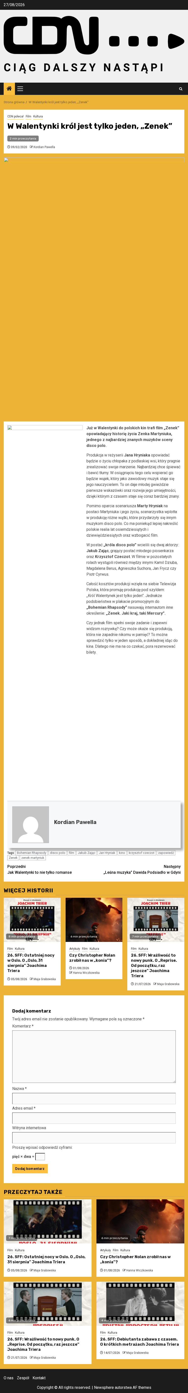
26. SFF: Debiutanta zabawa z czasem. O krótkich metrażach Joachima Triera (139, 1342)
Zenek (13, 858)
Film (28, 116)
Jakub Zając (86, 853)
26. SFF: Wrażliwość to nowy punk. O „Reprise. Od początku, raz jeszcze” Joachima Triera (154, 965)
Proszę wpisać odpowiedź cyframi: (42, 1147)
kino (122, 853)
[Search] (181, 89)
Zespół (23, 1378)
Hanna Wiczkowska (86, 973)
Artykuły (74, 948)
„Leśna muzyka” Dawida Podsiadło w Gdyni (142, 869)
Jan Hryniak (107, 853)
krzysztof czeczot (141, 853)
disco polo (57, 853)
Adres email (23, 1108)
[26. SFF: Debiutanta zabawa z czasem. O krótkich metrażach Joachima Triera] (140, 1304)
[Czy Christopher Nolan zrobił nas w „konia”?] (94, 920)
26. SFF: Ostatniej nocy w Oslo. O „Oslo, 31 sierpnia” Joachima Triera (31, 963)
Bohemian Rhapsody (31, 853)
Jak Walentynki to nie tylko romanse (39, 869)
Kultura (38, 116)
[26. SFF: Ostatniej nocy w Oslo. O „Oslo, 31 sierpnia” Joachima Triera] (32, 920)
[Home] (9, 89)
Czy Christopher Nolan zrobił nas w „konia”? (92, 958)
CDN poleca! (15, 116)
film (71, 853)
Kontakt (39, 1378)
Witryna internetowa (29, 1128)
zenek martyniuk (32, 858)
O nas (8, 1378)
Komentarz (23, 1026)
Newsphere (104, 1387)
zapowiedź (166, 853)
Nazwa (19, 1088)
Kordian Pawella (44, 147)
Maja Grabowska (45, 979)
